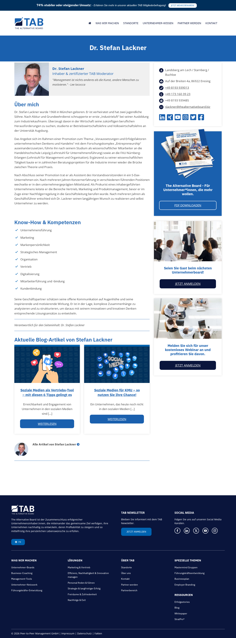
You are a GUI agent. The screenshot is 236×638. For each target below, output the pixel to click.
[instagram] (215, 531)
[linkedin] (187, 531)
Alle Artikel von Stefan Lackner (54, 444)
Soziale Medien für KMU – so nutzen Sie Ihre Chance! (117, 392)
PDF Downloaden (187, 205)
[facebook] (177, 531)
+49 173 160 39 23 (177, 94)
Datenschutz (84, 633)
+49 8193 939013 (177, 88)
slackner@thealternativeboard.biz (187, 107)
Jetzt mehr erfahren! (182, 5)
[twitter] (196, 531)
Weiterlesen (47, 424)
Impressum (67, 633)
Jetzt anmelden (188, 284)
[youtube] (205, 531)
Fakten (98, 633)
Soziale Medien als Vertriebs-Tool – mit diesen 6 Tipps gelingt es (47, 392)
